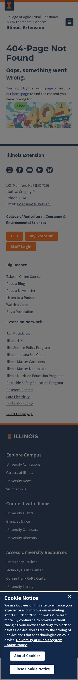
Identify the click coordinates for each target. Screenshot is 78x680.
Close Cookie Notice (32, 669)
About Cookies (27, 656)
